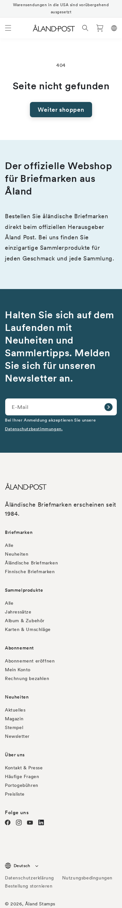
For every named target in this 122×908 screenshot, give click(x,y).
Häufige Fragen (22, 776)
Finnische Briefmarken (30, 571)
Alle (9, 545)
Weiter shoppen (61, 109)
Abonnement (19, 647)
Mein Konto (18, 669)
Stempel (14, 727)
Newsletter (17, 736)
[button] (8, 28)
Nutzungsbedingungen (87, 877)
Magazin (14, 718)
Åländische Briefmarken (31, 562)
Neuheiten (16, 554)
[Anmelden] (108, 407)
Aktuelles (15, 710)
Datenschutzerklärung (29, 877)
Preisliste (15, 794)
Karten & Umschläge (28, 629)
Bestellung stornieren (29, 886)
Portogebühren (21, 785)
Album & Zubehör (25, 620)
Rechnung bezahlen (27, 678)
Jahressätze (18, 611)
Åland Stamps (40, 903)
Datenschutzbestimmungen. (33, 428)
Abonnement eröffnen (30, 660)
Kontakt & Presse (24, 767)
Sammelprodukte (24, 590)
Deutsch (22, 865)
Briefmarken (19, 532)
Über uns (15, 754)
